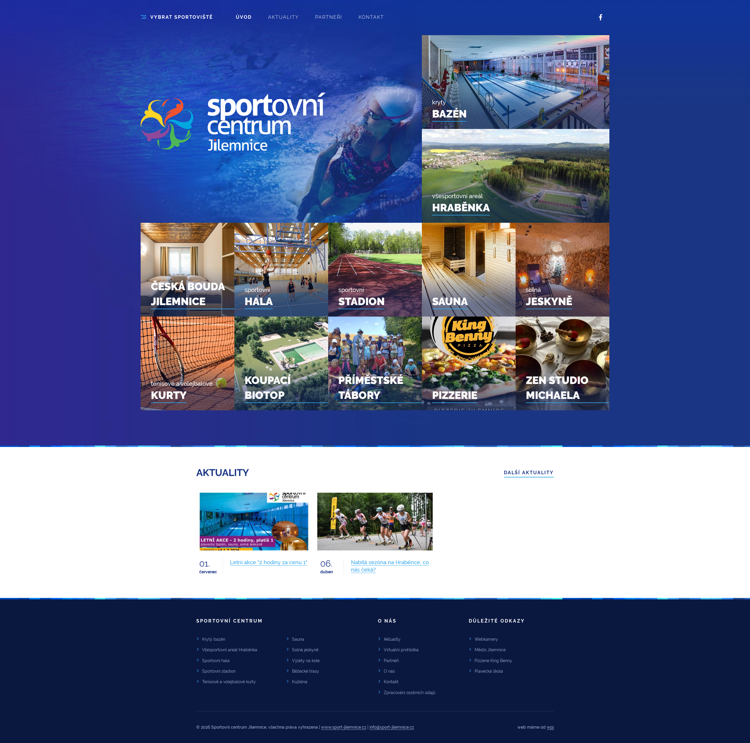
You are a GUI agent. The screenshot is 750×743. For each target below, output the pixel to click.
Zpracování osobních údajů (409, 692)
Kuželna (299, 681)
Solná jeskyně (305, 649)
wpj (550, 727)
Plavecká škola (489, 671)
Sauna (298, 639)
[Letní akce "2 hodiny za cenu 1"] (253, 521)
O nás (389, 671)
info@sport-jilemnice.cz (391, 727)
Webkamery (486, 639)
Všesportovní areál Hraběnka (229, 649)
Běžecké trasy (305, 671)
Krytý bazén (213, 639)
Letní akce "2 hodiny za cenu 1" (268, 562)
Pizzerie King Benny (493, 660)
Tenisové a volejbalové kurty (229, 681)
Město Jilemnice (490, 649)
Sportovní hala (216, 660)
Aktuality (392, 639)
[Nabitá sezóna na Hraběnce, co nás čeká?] (374, 521)
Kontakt (391, 681)
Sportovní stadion (219, 671)
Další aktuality (529, 472)
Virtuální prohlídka (401, 649)
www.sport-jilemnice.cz (343, 727)
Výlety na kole (306, 660)
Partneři (391, 660)
